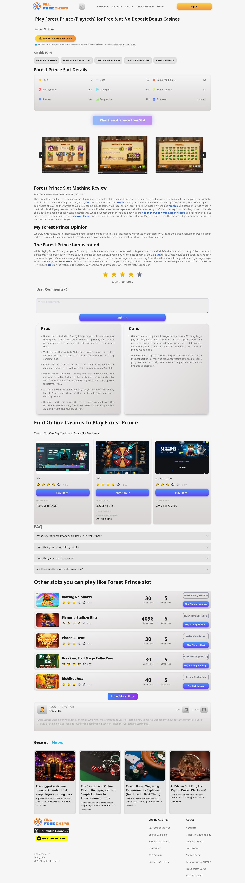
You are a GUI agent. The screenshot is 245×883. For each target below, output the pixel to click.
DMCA (207, 862)
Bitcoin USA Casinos (159, 862)
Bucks (158, 254)
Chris (178, 709)
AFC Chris (49, 29)
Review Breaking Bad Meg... (196, 656)
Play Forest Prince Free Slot (122, 120)
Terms (189, 862)
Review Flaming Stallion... (196, 615)
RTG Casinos (155, 855)
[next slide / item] (203, 155)
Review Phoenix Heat (196, 636)
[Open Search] (82, 6)
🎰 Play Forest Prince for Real (55, 38)
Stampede (64, 261)
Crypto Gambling (158, 834)
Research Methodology (198, 834)
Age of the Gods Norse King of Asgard (163, 212)
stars (51, 264)
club (87, 202)
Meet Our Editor (194, 841)
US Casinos (155, 848)
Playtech (121, 202)
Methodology (131, 45)
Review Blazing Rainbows (196, 595)
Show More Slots (122, 696)
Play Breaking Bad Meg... (196, 665)
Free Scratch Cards (196, 868)
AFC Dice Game (194, 875)
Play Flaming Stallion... (196, 624)
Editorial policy (118, 45)
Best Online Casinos (159, 827)
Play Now (62, 492)
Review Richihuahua (196, 677)
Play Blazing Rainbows (196, 604)
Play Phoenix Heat (196, 645)
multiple (173, 205)
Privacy (198, 862)
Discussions (192, 848)
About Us (191, 827)
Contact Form (193, 855)
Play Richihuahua (196, 686)
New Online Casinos (159, 841)
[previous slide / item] (41, 155)
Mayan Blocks (82, 216)
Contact (195, 709)
